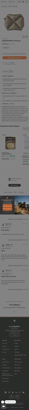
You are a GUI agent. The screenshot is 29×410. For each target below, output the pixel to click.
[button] (7, 205)
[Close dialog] (0, 196)
